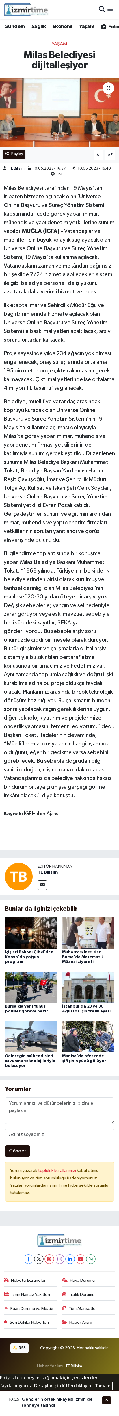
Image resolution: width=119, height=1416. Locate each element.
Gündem (14, 26)
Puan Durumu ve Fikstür (32, 1308)
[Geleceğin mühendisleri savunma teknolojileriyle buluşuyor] (31, 1036)
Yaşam (86, 26)
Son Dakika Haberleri (29, 1322)
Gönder (17, 1150)
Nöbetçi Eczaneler (28, 1280)
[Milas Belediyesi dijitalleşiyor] (59, 112)
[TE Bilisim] (19, 876)
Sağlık (38, 26)
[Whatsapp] (91, 1259)
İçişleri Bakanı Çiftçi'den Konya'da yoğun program (29, 957)
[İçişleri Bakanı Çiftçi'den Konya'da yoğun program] (31, 932)
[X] (39, 1259)
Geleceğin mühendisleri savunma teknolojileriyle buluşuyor (30, 1061)
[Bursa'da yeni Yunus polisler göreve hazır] (31, 987)
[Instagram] (59, 1259)
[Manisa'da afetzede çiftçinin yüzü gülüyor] (88, 1036)
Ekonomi (62, 26)
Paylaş (17, 154)
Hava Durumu (82, 1280)
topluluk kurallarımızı (57, 1170)
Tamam (103, 1385)
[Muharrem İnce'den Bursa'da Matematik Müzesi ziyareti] (88, 932)
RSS (22, 1348)
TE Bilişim (73, 1366)
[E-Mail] (42, 885)
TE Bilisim (17, 168)
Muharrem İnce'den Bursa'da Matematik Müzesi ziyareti (83, 957)
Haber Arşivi (80, 1322)
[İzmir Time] (26, 9)
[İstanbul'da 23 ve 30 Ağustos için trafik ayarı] (88, 987)
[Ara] (102, 9)
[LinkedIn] (70, 1259)
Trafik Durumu (81, 1294)
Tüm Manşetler (83, 1308)
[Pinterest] (49, 1259)
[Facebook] (28, 1259)
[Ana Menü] (110, 9)
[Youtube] (80, 1259)
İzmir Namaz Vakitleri (31, 1294)
